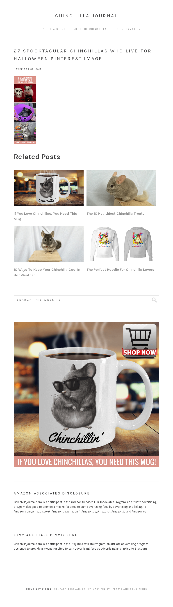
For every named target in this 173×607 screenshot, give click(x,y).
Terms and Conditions (130, 589)
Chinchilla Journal (86, 15)
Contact (60, 589)
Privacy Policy (99, 589)
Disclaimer (77, 589)
